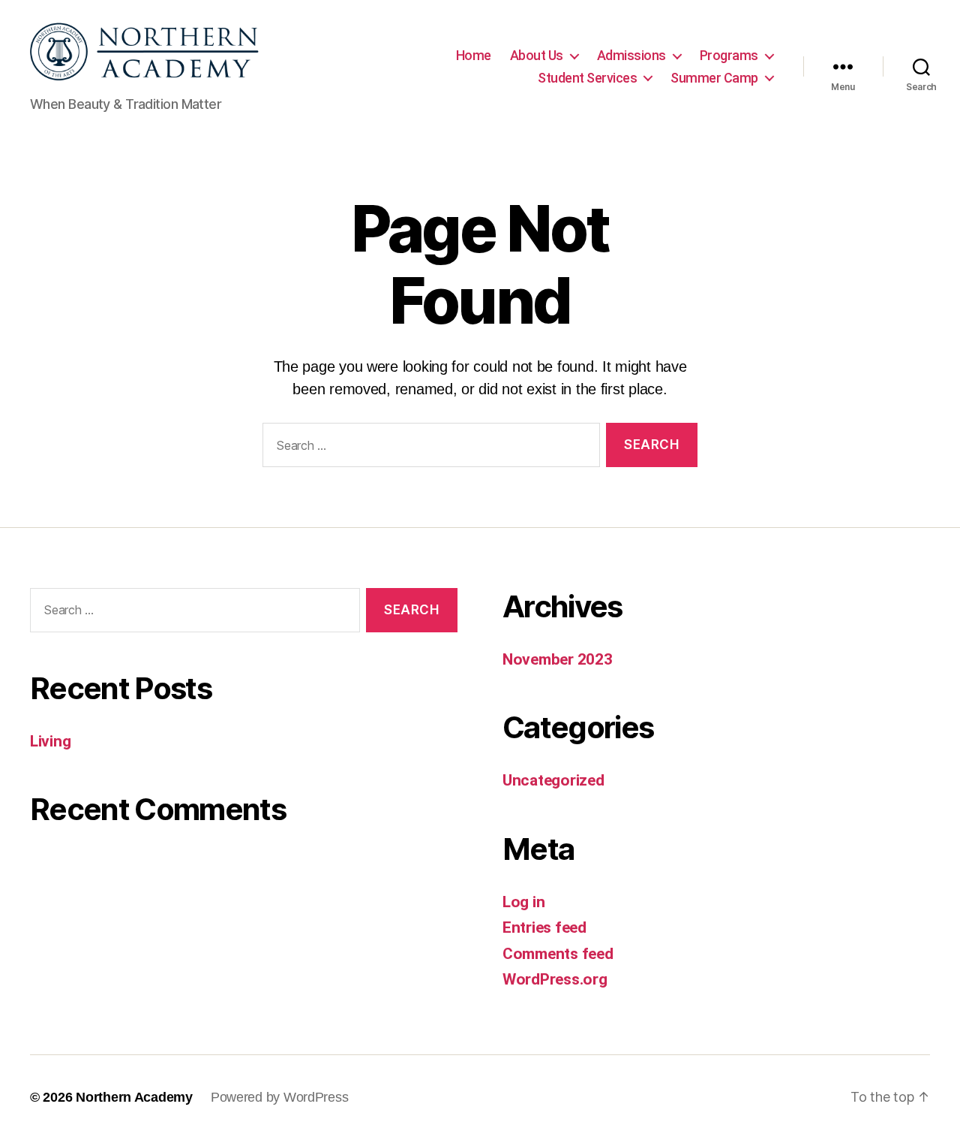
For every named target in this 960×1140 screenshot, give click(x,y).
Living (50, 741)
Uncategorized (553, 780)
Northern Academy (134, 1097)
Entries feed (544, 927)
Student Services (587, 78)
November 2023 (557, 659)
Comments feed (558, 954)
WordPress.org (555, 979)
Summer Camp (714, 78)
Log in (523, 902)
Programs (729, 55)
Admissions (631, 55)
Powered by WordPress (280, 1097)
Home (473, 55)
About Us (536, 55)
